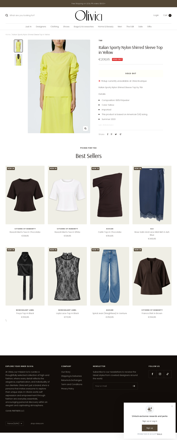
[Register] (134, 386)
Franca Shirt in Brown (152, 313)
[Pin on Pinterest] (111, 134)
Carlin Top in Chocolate (109, 232)
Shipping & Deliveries (71, 376)
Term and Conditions (71, 384)
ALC (152, 229)
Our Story (65, 371)
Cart (167, 15)
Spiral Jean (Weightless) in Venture (110, 313)
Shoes (66, 26)
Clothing (54, 26)
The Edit (130, 26)
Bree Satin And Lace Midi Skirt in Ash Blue (152, 233)
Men (120, 26)
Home (8, 34)
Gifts (149, 26)
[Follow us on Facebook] (152, 374)
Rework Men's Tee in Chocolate (25, 232)
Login (156, 15)
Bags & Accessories (84, 26)
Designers (41, 26)
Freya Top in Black (25, 313)
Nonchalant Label (25, 310)
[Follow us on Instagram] (160, 374)
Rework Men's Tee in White (67, 232)
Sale (140, 26)
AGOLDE (109, 229)
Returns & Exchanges (71, 380)
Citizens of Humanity (25, 229)
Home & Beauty (105, 26)
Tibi (100, 40)
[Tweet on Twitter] (116, 134)
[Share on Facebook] (107, 134)
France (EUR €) (13, 423)
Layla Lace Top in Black (67, 313)
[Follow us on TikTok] (167, 374)
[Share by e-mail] (120, 134)
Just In (28, 26)
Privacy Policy (67, 388)
